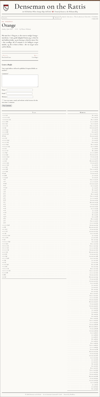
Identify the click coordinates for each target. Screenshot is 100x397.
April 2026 (94, 117)
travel (3, 266)
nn (3, 208)
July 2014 (94, 188)
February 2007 (93, 370)
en (3, 187)
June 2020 (94, 130)
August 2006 (93, 382)
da (3, 183)
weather (4, 272)
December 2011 (93, 250)
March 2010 (93, 293)
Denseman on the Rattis (50, 6)
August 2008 (93, 333)
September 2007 (92, 355)
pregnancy (4, 248)
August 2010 (93, 283)
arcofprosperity (5, 119)
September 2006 (92, 380)
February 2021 (93, 125)
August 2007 (93, 357)
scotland (4, 258)
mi (3, 204)
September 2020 (93, 128)
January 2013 (93, 223)
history (4, 169)
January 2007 (93, 372)
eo (3, 189)
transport (4, 264)
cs (3, 181)
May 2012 (94, 239)
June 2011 (94, 262)
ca (3, 179)
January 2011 (93, 272)
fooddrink (4, 157)
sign (3, 260)
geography (4, 165)
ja (3, 198)
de (3, 185)
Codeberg (95, 17)
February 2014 (93, 196)
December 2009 (93, 299)
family (3, 152)
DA (3, 21)
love (3, 227)
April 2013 (94, 217)
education (4, 142)
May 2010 (94, 289)
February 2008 (93, 345)
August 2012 (93, 233)
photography (5, 241)
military (4, 231)
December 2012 (93, 225)
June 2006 (94, 386)
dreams (3, 138)
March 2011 (93, 268)
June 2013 (94, 212)
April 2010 (93, 291)
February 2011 (93, 270)
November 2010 (92, 277)
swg (4, 216)
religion (4, 252)
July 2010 (94, 285)
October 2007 (93, 353)
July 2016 (94, 165)
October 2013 (93, 204)
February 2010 (93, 295)
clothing (4, 125)
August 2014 (93, 186)
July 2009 (94, 310)
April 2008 (93, 341)
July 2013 (94, 210)
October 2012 (93, 229)
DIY (3, 136)
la (3, 202)
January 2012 (93, 248)
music (3, 233)
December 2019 (93, 136)
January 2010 (93, 297)
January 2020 (93, 134)
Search (57, 18)
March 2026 (93, 119)
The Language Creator (82, 17)
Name (4, 90)
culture (4, 130)
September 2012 (92, 231)
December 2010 (93, 275)
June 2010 (94, 287)
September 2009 (92, 306)
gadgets (4, 159)
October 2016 (93, 163)
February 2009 (93, 320)
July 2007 (94, 360)
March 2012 (93, 243)
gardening (4, 163)
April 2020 (94, 132)
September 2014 (93, 183)
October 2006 (93, 378)
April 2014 (94, 192)
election (4, 144)
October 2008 (93, 328)
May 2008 (94, 339)
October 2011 (93, 254)
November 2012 (92, 227)
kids (3, 175)
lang (3, 177)
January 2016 (93, 171)
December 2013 (93, 200)
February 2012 (93, 246)
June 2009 (94, 312)
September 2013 (93, 206)
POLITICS (8, 21)
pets (3, 239)
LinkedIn (95, 19)
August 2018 (93, 146)
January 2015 (93, 181)
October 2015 (93, 173)
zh (3, 222)
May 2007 (94, 364)
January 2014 (93, 198)
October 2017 (93, 157)
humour (4, 171)
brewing (3, 123)
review (3, 254)
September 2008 (92, 331)
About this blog (67, 17)
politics (4, 243)
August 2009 (93, 308)
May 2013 (94, 215)
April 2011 (93, 266)
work (3, 277)
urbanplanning (5, 270)
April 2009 (93, 316)
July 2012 (94, 235)
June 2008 (94, 337)
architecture (5, 117)
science (3, 256)
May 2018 (94, 150)
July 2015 (94, 175)
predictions (4, 245)
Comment (5, 74)
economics (4, 140)
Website (4, 97)
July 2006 (94, 384)
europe (3, 148)
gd (3, 196)
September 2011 (92, 256)
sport (3, 262)
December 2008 (93, 324)
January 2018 (93, 152)
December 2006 (93, 374)
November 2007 (92, 351)
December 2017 (93, 154)
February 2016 (93, 169)
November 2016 (93, 161)
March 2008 (93, 343)
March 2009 (93, 318)
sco (4, 212)
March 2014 (93, 194)
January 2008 (93, 347)
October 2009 (93, 304)
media (3, 229)
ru (3, 210)
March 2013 (93, 219)
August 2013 (93, 208)
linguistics (4, 225)
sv (3, 214)
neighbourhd (5, 235)
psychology (4, 250)
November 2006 (92, 376)
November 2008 (92, 326)
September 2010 (92, 281)
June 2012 (94, 237)
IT (2, 173)
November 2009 (92, 301)
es (3, 191)
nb (3, 206)
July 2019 (94, 138)
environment (5, 146)
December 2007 (93, 349)
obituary (4, 237)
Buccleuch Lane (6, 57)
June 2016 (94, 167)
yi (3, 220)
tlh (3, 218)
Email (4, 93)
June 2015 (94, 177)
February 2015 (93, 179)
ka (3, 200)
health (3, 167)
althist (4, 115)
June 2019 (94, 140)
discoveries (4, 134)
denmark (4, 132)
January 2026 (93, 121)
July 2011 (94, 260)
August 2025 (93, 123)
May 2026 (94, 115)
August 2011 (93, 258)
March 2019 (93, 144)
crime (3, 128)
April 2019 (94, 142)
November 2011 (92, 252)
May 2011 (94, 264)
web (3, 274)
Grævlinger (35, 57)
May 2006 (94, 389)
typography (4, 268)
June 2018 (94, 148)
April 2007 (93, 366)
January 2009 (93, 322)
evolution (4, 150)
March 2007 (93, 368)
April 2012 (94, 241)
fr (3, 193)
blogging (4, 121)
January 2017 (93, 159)
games (3, 161)
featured (4, 154)
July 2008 (94, 335)
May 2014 (94, 190)
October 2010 (93, 279)
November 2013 (93, 202)
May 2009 (94, 314)
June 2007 (94, 362)
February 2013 (93, 221)
